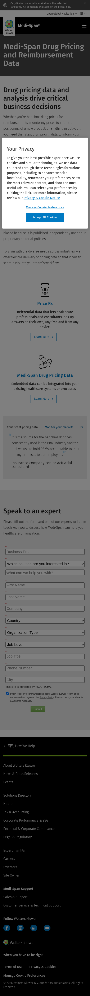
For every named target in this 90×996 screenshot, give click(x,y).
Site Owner (11, 875)
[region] (45, 183)
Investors (10, 867)
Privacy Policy (47, 697)
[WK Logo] (19, 942)
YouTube (47, 928)
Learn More (41, 337)
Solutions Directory (17, 795)
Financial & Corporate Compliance (29, 829)
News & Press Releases (20, 774)
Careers (9, 859)
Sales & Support (15, 897)
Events (8, 782)
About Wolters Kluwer (19, 765)
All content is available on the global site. (47, 6)
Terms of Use (13, 967)
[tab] (22, 428)
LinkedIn (33, 928)
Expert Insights (14, 850)
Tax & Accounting (16, 812)
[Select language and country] (82, 13)
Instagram (20, 928)
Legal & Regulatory (17, 837)
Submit (37, 709)
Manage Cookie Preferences (45, 207)
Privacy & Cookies (42, 967)
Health (8, 804)
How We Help (21, 746)
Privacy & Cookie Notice (42, 198)
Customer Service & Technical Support (31, 905)
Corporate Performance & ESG (25, 820)
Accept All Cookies (45, 217)
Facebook (6, 928)
